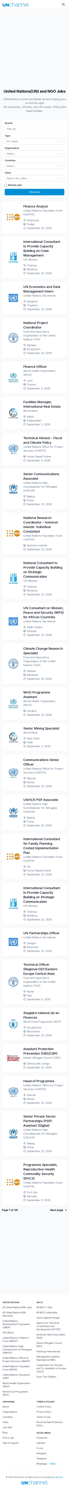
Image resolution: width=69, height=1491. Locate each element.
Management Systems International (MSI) (48, 1358)
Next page (56, 1210)
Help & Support (11, 1443)
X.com (39, 1448)
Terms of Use (43, 1417)
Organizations (10, 1411)
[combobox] (6, 141)
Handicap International (48, 1351)
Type (7, 136)
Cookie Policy (43, 1406)
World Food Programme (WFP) (15, 1393)
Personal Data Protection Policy (49, 1424)
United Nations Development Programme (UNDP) (16, 1324)
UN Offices (8, 1332)
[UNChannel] (16, 5)
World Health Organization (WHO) (16, 1385)
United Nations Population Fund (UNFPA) (16, 1368)
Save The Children (46, 1376)
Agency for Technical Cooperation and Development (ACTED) (48, 1326)
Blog (5, 1432)
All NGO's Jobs (44, 1307)
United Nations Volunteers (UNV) (16, 1376)
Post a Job (8, 1437)
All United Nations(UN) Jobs (17, 1307)
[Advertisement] (34, 47)
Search (9, 123)
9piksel (59, 1477)
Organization (12, 148)
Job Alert (7, 1427)
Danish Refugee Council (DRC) (49, 1345)
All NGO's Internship (46, 1312)
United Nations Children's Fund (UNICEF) (16, 1339)
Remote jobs (15, 185)
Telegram (41, 1458)
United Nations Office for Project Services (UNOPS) (16, 1360)
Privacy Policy (43, 1411)
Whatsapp (41, 1463)
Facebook (41, 1437)
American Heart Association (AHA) (50, 1336)
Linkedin (40, 1443)
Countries (10, 160)
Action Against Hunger (48, 1317)
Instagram (41, 1453)
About (6, 1406)
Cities (8, 173)
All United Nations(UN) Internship (14, 1314)
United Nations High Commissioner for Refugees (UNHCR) (17, 1349)
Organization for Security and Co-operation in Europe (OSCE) (51, 1368)
